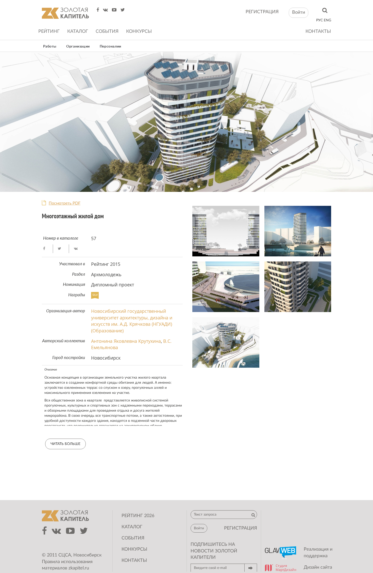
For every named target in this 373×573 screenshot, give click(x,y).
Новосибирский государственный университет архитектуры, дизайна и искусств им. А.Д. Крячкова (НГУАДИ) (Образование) (131, 321)
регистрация (262, 12)
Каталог (77, 31)
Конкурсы (139, 31)
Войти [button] (298, 12)
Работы (50, 46)
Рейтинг (49, 31)
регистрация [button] (240, 528)
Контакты (318, 31)
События (107, 31)
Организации (78, 46)
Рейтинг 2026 (138, 516)
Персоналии (110, 46)
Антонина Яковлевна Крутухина (126, 341)
